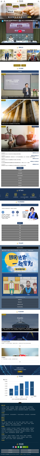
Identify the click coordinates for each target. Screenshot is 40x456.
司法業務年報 (12, 408)
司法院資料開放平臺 (12, 432)
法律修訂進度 (16, 429)
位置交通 (32, 408)
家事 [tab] (20, 232)
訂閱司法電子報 (20, 368)
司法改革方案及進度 (21, 414)
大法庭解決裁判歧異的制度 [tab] (20, 17)
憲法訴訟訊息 (16, 65)
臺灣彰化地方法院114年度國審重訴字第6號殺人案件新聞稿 (11, 159)
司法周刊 (3, 432)
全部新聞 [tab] (20, 71)
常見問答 (3, 440)
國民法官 (3, 417)
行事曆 (23, 65)
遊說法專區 (17, 432)
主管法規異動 (4, 429)
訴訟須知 (21, 435)
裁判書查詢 (27, 428)
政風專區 (32, 423)
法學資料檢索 (23, 428)
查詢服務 (3, 426)
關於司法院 (3, 405)
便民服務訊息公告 (4, 435)
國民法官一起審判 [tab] (22, 17)
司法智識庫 (18, 428)
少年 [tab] (20, 230)
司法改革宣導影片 (33, 414)
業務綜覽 (3, 420)
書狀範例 (25, 435)
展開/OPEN (20, 403)
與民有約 (30, 437)
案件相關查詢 (4, 428)
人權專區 (16, 408)
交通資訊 (21, 454)
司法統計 (28, 423)
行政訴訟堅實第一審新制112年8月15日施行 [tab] (9, 17)
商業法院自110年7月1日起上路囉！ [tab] (23, 17)
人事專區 (21, 423)
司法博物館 (3, 411)
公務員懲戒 (3, 423)
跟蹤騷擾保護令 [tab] (17, 17)
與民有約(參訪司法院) (22, 408)
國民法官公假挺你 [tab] (28, 17)
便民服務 (3, 434)
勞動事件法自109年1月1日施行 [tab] (24, 17)
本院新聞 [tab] (20, 170)
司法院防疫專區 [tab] (31, 17)
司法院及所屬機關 (4, 1)
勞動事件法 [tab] (20, 299)
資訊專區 (18, 423)
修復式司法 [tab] (13, 17)
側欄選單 (1, 1)
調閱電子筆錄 (9, 437)
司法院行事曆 (4, 408)
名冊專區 (31, 429)
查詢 (38, 1)
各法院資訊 (20, 429)
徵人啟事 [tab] (20, 180)
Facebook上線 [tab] (12, 17)
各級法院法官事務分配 (26, 429)
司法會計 (25, 423)
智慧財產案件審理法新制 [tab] (32, 17)
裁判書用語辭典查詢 (9, 429)
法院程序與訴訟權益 (20, 438)
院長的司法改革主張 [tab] (11, 17)
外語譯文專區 (32, 428)
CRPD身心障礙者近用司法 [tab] (27, 17)
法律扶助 (14, 438)
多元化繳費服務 (4, 437)
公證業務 (14, 423)
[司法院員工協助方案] (20, 11)
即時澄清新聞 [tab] (20, 175)
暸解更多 (19, 223)
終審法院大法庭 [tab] (20, 304)
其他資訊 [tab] (20, 185)
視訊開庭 (17, 435)
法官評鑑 (10, 423)
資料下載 (7, 438)
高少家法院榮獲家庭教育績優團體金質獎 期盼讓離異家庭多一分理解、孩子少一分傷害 (15, 162)
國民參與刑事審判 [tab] (20, 247)
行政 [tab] (20, 235)
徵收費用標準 (29, 435)
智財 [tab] (20, 237)
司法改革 (3, 412)
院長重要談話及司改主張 (5, 414)
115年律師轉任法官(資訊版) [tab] (15, 17)
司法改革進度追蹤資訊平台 (20, 297)
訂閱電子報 (3, 438)
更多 (20, 361)
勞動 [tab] (20, 225)
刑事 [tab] (20, 228)
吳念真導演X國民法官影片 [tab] (26, 17)
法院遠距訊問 (14, 437)
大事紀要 (7, 408)
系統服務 (9, 435)
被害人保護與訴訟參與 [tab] (16, 17)
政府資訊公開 (28, 408)
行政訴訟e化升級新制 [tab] (30, 17)
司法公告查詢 (13, 428)
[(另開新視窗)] (13, 447)
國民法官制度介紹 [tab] (19, 17)
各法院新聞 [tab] (20, 173)
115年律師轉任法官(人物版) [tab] (8, 17)
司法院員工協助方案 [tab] (7, 17)
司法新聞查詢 (8, 428)
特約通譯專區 (23, 437)
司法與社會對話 (27, 414)
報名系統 (10, 438)
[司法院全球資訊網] (20, 1)
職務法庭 (7, 423)
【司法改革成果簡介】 (13, 414)
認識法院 (27, 437)
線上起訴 (18, 437)
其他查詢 (21, 432)
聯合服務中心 (13, 435)
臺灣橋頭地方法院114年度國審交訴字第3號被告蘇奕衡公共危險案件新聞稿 (13, 165)
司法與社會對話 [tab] (20, 306)
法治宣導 (6, 432)
